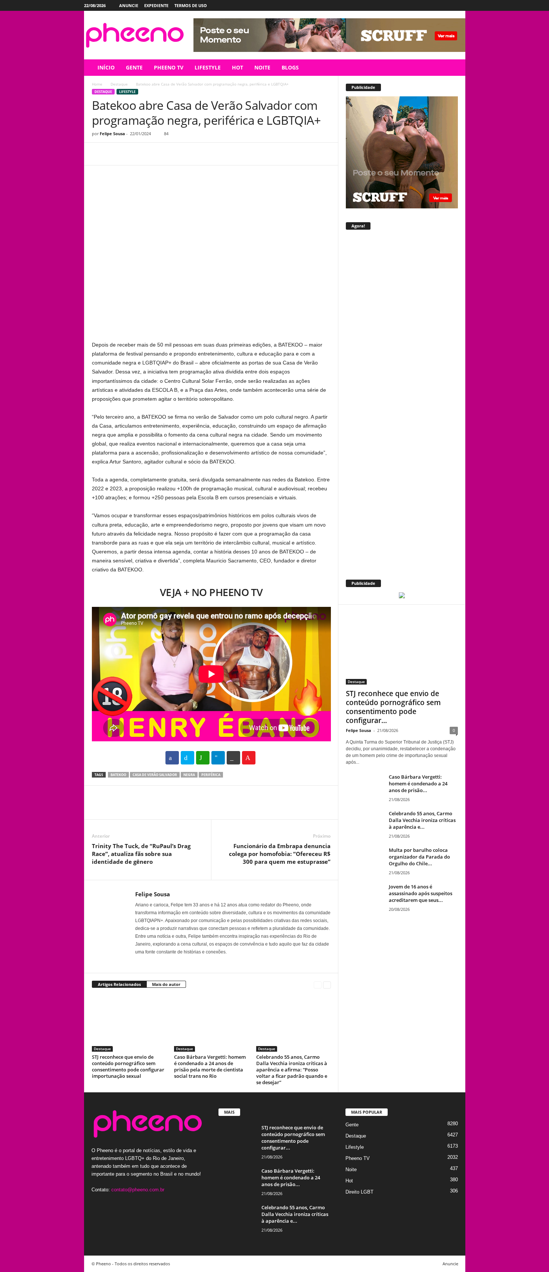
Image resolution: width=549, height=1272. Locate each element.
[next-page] (327, 985)
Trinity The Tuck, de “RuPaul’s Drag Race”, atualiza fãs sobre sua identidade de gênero (141, 853)
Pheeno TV (357, 1158)
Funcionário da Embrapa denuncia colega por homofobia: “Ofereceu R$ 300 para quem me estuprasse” (280, 853)
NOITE (262, 67)
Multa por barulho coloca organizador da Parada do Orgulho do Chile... (419, 857)
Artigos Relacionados (119, 984)
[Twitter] (448, 5)
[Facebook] (425, 5)
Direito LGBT (359, 1192)
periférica (210, 774)
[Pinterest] (133, 153)
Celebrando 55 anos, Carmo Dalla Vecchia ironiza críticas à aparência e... (422, 820)
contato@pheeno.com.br (137, 1189)
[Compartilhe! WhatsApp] (203, 757)
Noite (351, 1169)
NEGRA (189, 774)
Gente (352, 1124)
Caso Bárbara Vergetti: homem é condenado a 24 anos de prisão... (418, 783)
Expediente (156, 5)
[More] (168, 153)
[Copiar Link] (233, 757)
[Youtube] (459, 5)
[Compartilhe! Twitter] (187, 757)
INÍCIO (106, 67)
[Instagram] (436, 5)
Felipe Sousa (112, 133)
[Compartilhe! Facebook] (172, 757)
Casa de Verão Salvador (155, 774)
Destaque (119, 84)
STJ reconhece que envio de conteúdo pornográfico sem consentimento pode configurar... (393, 707)
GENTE (134, 67)
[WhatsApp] (150, 153)
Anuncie (128, 5)
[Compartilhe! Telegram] (218, 757)
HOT (237, 67)
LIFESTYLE (208, 67)
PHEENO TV (168, 67)
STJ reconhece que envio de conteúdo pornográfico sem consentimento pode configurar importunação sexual (128, 1066)
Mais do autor (166, 984)
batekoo (118, 774)
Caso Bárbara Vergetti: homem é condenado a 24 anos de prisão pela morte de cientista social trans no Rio (210, 1066)
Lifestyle (127, 91)
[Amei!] (248, 757)
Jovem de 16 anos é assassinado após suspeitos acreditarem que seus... (420, 893)
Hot (349, 1180)
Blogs (290, 67)
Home (97, 84)
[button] (454, 67)
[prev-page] (318, 985)
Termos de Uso (190, 5)
